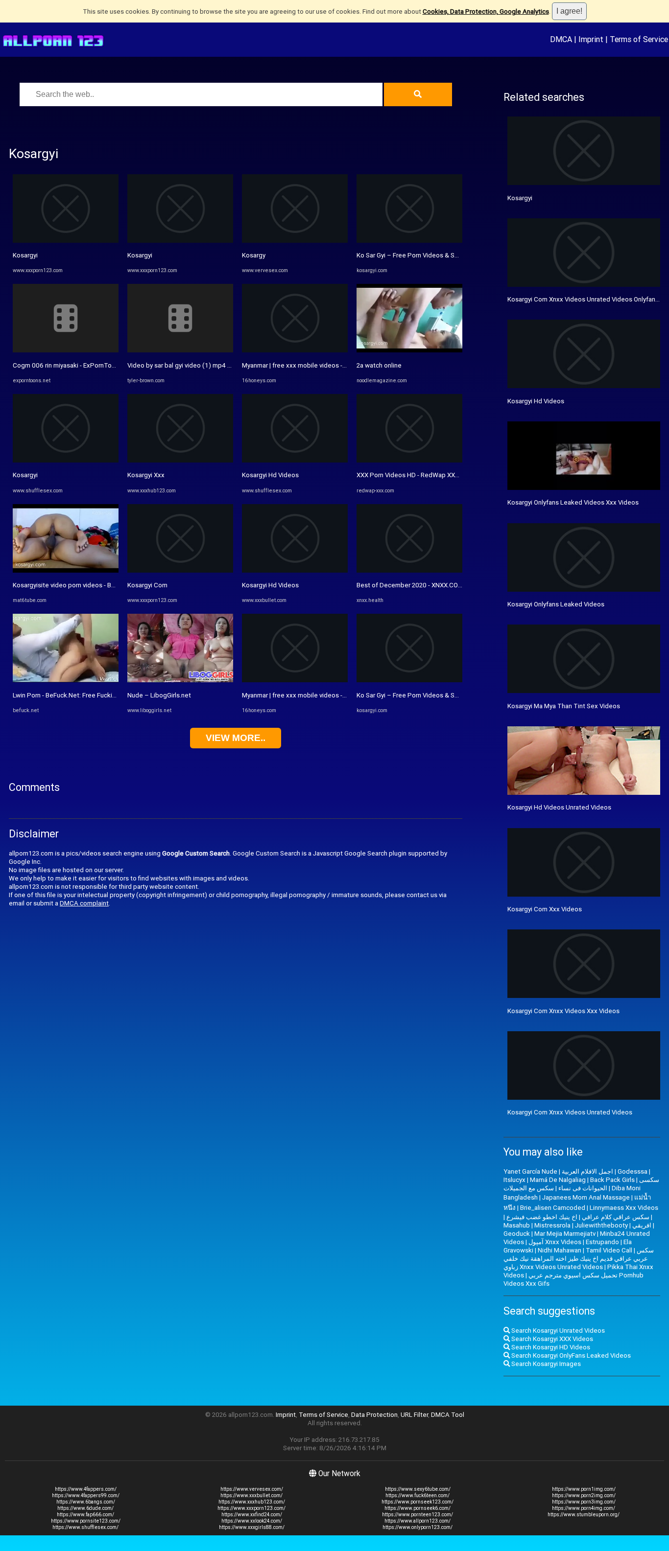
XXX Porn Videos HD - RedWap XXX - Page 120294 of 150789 (446, 475)
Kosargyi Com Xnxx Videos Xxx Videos (563, 1011)
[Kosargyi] (66, 240)
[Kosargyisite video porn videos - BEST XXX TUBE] (66, 570)
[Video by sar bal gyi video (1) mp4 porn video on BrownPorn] (180, 350)
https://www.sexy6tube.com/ (418, 1489)
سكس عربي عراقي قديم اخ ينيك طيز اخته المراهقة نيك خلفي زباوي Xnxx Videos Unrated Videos (578, 1258)
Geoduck (516, 1233)
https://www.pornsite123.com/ (85, 1521)
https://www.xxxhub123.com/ (251, 1502)
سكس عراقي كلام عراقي (615, 1217)
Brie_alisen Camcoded (552, 1208)
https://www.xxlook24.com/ (251, 1521)
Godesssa (632, 1171)
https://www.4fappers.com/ (86, 1489)
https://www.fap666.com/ (85, 1514)
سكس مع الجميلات (528, 1188)
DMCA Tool (447, 1415)
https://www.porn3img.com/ (584, 1502)
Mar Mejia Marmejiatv (565, 1233)
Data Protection (374, 1415)
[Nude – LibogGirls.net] (180, 680)
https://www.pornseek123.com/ (418, 1502)
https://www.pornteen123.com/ (417, 1514)
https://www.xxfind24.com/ (251, 1514)
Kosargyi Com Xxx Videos (544, 909)
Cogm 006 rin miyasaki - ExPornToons (67, 365)
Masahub (516, 1225)
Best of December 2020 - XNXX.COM (410, 585)
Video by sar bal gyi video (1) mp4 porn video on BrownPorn (213, 365)
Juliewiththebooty (601, 1225)
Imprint (590, 39)
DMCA (561, 39)
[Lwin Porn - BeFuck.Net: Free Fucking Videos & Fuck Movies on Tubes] (66, 680)
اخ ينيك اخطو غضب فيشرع (541, 1217)
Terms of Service (639, 39)
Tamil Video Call (609, 1250)
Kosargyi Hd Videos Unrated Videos (559, 807)
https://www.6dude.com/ (85, 1508)
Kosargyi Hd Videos (270, 475)
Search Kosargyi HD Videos (550, 1347)
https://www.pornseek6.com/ (417, 1508)
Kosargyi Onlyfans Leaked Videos (555, 604)
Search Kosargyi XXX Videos (551, 1339)
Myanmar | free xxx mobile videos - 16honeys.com (314, 365)
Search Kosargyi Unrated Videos (557, 1330)
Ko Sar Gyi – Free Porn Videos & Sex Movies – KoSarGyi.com (444, 255)
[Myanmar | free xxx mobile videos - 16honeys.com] (295, 350)
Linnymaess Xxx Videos (624, 1208)
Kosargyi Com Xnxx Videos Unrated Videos (569, 1112)
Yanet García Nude (530, 1171)
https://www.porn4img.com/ (583, 1508)
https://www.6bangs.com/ (85, 1502)
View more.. (235, 738)
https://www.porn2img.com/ (584, 1495)
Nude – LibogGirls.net (159, 695)
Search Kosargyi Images (545, 1364)
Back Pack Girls (612, 1180)
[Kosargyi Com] (180, 570)
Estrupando (602, 1242)
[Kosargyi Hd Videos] (295, 460)
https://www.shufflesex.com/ (85, 1527)
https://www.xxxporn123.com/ (251, 1508)
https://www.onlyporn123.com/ (417, 1527)
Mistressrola (552, 1225)
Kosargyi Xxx (146, 475)
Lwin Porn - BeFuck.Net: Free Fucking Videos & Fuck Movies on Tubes (113, 695)
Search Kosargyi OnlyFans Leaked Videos (570, 1355)
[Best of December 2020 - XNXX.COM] (409, 570)
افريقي (641, 1225)
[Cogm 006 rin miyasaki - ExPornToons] (66, 350)
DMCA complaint (84, 903)
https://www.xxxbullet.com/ (251, 1495)
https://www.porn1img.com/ (584, 1489)
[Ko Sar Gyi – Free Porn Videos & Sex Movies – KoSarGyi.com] (409, 240)
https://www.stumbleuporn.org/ (584, 1514)
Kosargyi (25, 255)
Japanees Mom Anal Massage (586, 1197)
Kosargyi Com (147, 585)
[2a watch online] (409, 350)
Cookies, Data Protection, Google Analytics (486, 11)
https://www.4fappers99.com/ (85, 1495)
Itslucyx (514, 1180)
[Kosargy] (295, 240)
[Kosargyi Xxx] (180, 460)
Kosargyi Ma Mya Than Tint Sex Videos (563, 706)
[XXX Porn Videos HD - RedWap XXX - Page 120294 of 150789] (409, 460)
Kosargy (253, 255)
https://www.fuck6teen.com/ (417, 1495)
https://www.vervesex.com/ (251, 1489)
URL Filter (414, 1415)
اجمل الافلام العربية (587, 1171)
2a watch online (379, 365)
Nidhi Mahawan (559, 1250)
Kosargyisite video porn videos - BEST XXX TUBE (83, 585)
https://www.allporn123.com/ (417, 1521)
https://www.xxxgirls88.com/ (252, 1527)
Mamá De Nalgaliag (558, 1180)
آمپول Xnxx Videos (554, 1242)
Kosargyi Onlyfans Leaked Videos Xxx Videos (573, 502)
